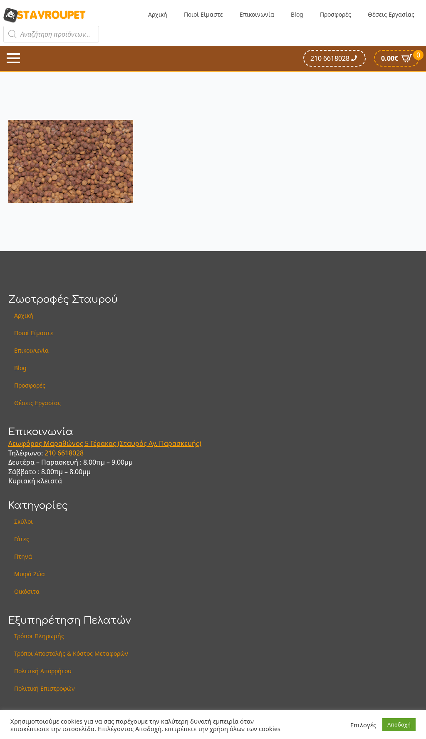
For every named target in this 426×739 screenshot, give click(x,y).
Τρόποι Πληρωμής (39, 636)
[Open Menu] (13, 58)
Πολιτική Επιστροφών (44, 688)
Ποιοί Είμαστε (203, 14)
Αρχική (157, 14)
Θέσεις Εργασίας (391, 14)
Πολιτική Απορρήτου (43, 671)
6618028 (70, 453)
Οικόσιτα (27, 591)
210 (51, 453)
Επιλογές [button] (363, 725)
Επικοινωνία (257, 14)
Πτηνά (23, 556)
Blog (297, 14)
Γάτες (21, 539)
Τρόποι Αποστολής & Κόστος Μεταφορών (71, 653)
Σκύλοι (23, 521)
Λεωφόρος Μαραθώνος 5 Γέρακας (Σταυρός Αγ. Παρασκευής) (104, 443)
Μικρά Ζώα (29, 574)
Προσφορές (335, 14)
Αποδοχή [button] (399, 724)
